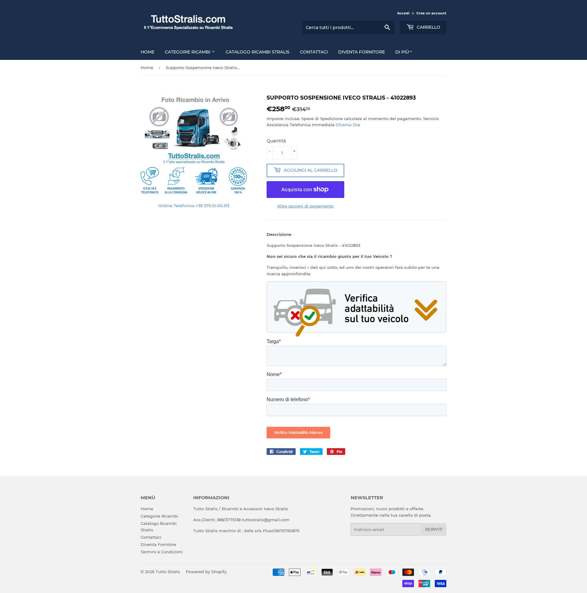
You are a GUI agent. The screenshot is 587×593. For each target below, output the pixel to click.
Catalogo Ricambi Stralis (258, 52)
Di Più (402, 52)
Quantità (276, 141)
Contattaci (314, 52)
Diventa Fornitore (361, 52)
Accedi (403, 13)
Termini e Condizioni (162, 551)
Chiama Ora (348, 124)
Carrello (427, 27)
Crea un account (431, 13)
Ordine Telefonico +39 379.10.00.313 (193, 205)
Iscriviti (433, 529)
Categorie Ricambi (188, 52)
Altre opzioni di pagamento (305, 205)
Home (147, 52)
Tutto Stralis (168, 571)
